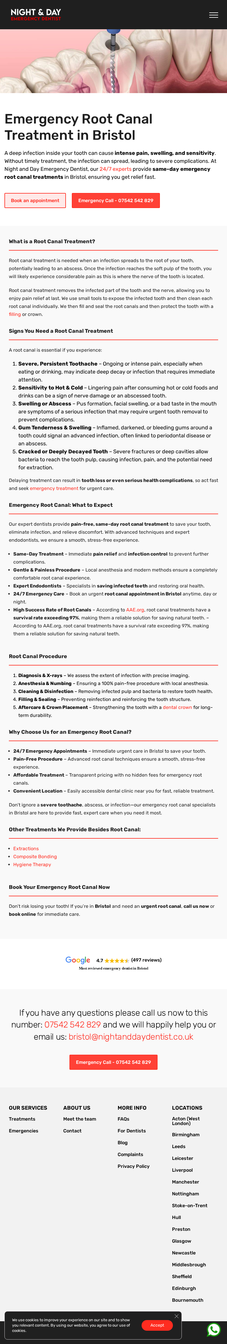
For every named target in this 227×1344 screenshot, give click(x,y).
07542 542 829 (72, 1025)
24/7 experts (116, 169)
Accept (157, 1325)
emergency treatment (54, 488)
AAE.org (135, 610)
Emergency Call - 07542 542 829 (115, 200)
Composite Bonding (35, 856)
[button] (113, 960)
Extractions (26, 848)
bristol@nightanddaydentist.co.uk (131, 1037)
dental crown (177, 707)
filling (15, 314)
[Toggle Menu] (214, 15)
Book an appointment (35, 200)
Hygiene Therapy (32, 864)
